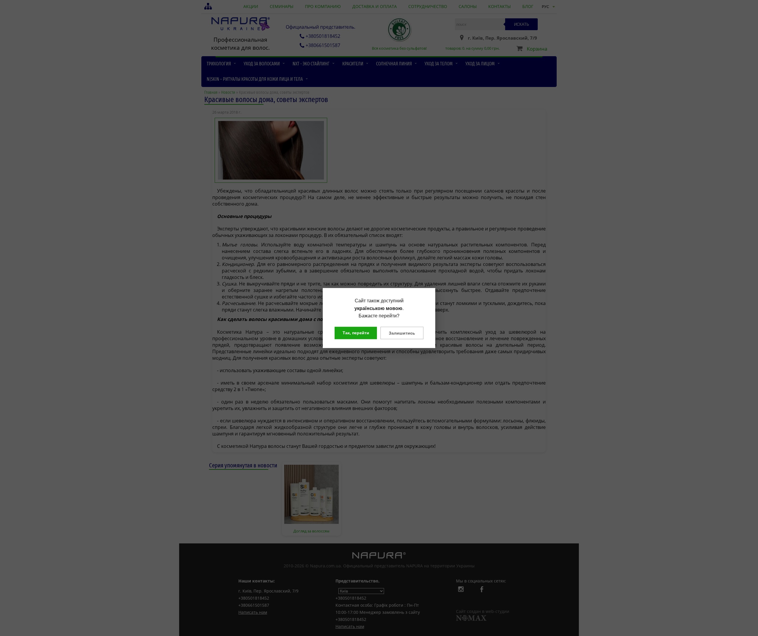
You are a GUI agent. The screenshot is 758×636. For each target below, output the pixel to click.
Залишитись (402, 332)
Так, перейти (356, 332)
